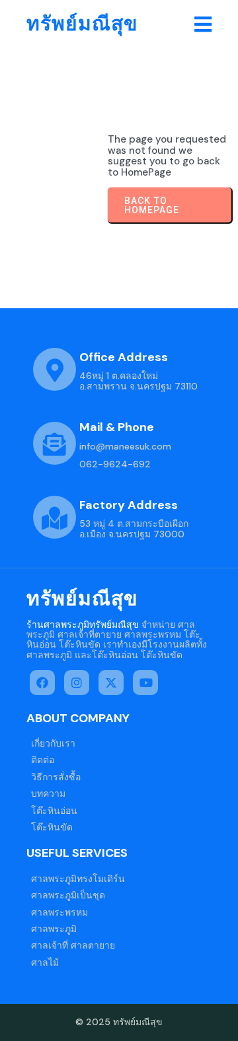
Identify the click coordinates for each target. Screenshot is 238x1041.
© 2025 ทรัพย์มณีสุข (119, 1022)
